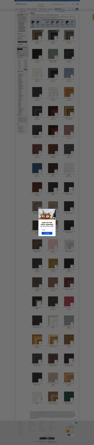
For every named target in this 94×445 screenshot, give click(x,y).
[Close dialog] (54, 210)
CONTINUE (47, 233)
